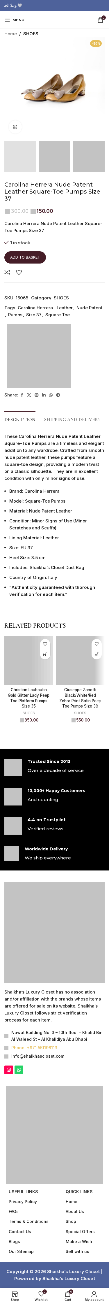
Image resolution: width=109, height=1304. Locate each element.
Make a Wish (79, 1272)
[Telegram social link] (58, 427)
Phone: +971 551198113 (34, 1079)
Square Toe (57, 346)
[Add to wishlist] (19, 304)
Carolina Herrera (35, 339)
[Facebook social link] (21, 427)
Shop (71, 1252)
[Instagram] (8, 1101)
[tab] (19, 450)
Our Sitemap (21, 1282)
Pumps (15, 346)
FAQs (14, 1242)
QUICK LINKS (79, 1223)
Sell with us (77, 1282)
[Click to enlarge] (15, 127)
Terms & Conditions (29, 1252)
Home (10, 33)
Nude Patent (89, 339)
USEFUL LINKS (23, 1223)
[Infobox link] (54, 799)
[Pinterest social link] (36, 427)
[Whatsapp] (19, 1101)
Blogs (14, 1272)
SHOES (30, 33)
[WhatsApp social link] (50, 427)
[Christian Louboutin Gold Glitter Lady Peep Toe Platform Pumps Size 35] (28, 692)
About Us (75, 1242)
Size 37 (34, 346)
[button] (45, 686)
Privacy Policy (23, 1233)
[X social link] (29, 427)
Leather (65, 339)
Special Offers (80, 1263)
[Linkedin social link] (43, 427)
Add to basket (25, 288)
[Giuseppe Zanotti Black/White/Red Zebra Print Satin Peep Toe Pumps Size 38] (80, 692)
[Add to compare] (7, 304)
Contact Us (20, 1263)
